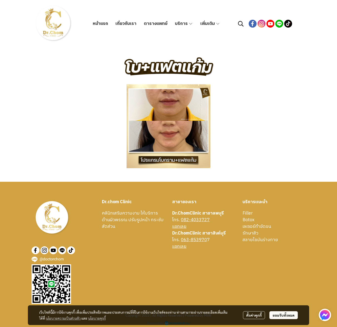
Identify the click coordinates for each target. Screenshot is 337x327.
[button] (241, 23)
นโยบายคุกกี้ (97, 318)
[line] (279, 24)
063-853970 (194, 240)
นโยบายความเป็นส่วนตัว (63, 318)
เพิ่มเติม (208, 23)
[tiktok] (288, 24)
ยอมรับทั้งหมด (284, 315)
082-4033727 (195, 220)
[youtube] (270, 24)
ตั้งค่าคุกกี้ (254, 315)
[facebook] (253, 24)
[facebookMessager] (325, 315)
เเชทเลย (179, 226)
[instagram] (261, 24)
